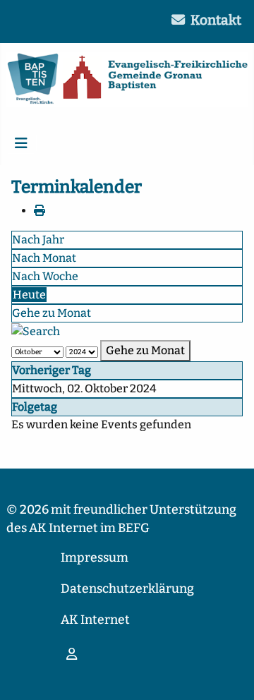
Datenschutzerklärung (127, 588)
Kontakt (215, 20)
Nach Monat (44, 258)
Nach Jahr (38, 239)
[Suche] (35, 330)
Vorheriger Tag (51, 370)
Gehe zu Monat (51, 313)
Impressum (94, 557)
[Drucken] (39, 210)
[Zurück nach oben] (229, 674)
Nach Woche (45, 276)
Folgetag (34, 407)
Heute (29, 294)
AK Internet (95, 619)
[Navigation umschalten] (21, 143)
